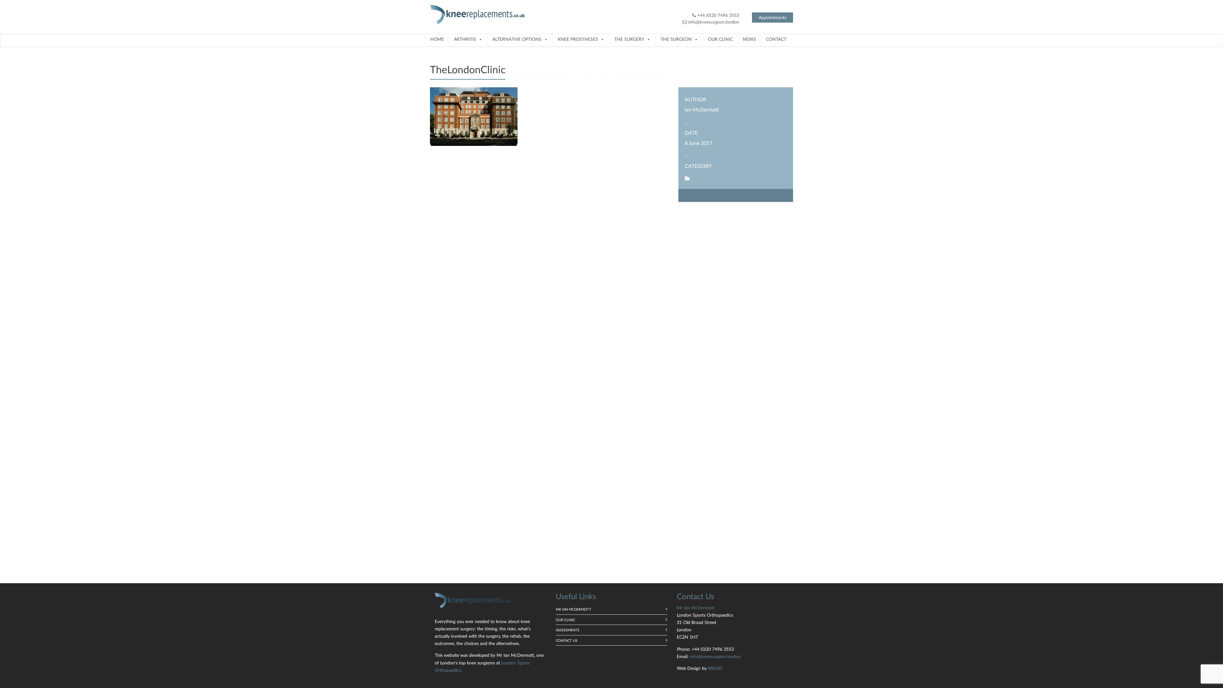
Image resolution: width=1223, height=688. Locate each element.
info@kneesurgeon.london (713, 22)
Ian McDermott (702, 109)
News (749, 39)
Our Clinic (720, 39)
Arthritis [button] (465, 39)
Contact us (566, 640)
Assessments (567, 630)
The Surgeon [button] (676, 39)
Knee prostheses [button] (578, 39)
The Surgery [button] (629, 39)
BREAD (715, 668)
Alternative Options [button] (516, 39)
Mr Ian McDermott (573, 609)
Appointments (772, 18)
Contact (776, 39)
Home (437, 39)
